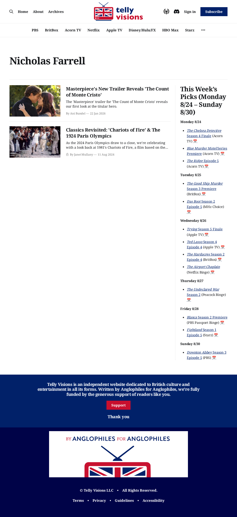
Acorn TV (73, 30)
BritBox (51, 30)
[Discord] (176, 11)
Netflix (93, 30)
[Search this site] (11, 11)
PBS (35, 30)
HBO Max (170, 30)
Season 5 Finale (205, 229)
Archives (56, 11)
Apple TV (114, 30)
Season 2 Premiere (207, 317)
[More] (203, 30)
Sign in (190, 11)
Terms (78, 500)
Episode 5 (203, 160)
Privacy (99, 500)
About (38, 11)
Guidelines (124, 500)
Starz (189, 30)
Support (118, 405)
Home (23, 11)
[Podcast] (166, 11)
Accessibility (154, 500)
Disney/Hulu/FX (142, 30)
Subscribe (214, 11)
